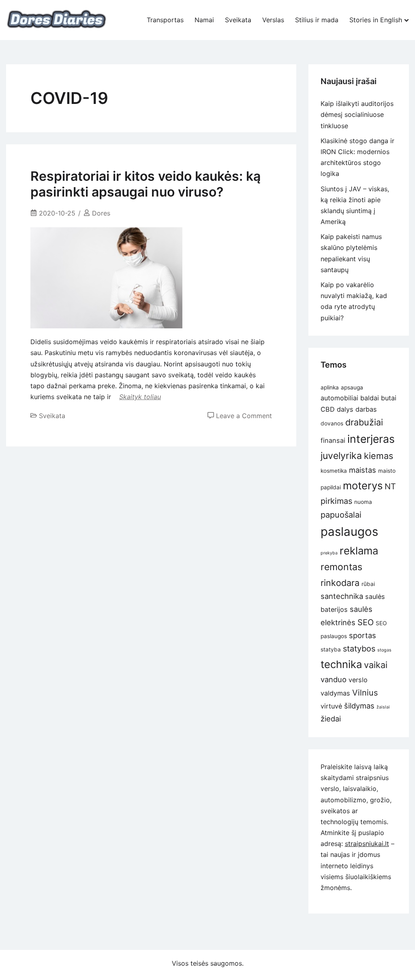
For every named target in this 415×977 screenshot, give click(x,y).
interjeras (371, 438)
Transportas (165, 20)
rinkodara (340, 582)
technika (341, 664)
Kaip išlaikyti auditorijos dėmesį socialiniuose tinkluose (357, 114)
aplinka (330, 387)
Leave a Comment (244, 416)
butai (388, 398)
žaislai (383, 707)
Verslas (273, 20)
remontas (341, 567)
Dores (101, 213)
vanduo (334, 679)
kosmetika (334, 470)
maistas (362, 469)
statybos (359, 648)
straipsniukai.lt (367, 844)
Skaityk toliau (140, 397)
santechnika (342, 596)
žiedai (331, 718)
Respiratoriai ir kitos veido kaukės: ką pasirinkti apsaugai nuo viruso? (145, 183)
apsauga (352, 387)
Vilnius (365, 693)
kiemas (378, 455)
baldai (369, 398)
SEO (365, 622)
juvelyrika (341, 455)
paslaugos (349, 531)
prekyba (329, 553)
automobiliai (339, 398)
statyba (331, 649)
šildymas (359, 705)
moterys (363, 485)
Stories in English (375, 20)
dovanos (332, 423)
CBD (328, 409)
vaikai (375, 665)
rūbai (368, 584)
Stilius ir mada (316, 20)
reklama (359, 550)
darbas (366, 409)
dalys (345, 409)
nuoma (363, 502)
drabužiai (364, 422)
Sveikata (238, 20)
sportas (362, 635)
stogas (384, 650)
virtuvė (331, 706)
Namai (204, 20)
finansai (333, 440)
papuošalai (341, 515)
